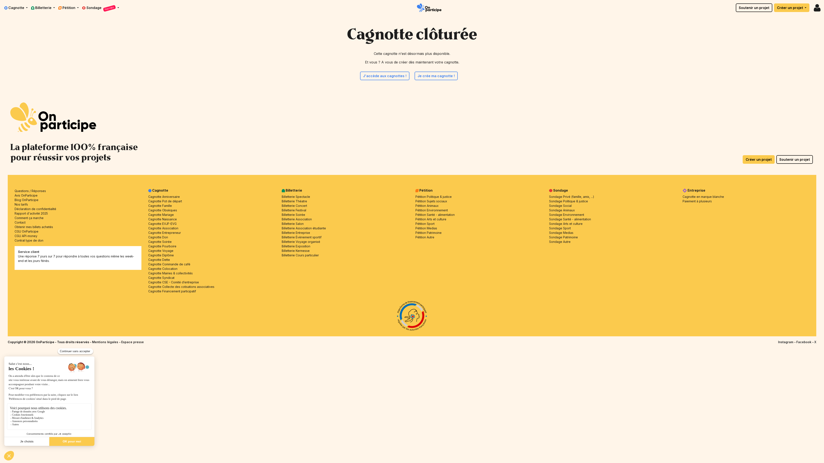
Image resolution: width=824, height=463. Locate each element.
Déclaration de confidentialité (35, 209)
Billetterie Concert (294, 205)
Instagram (786, 342)
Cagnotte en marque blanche (703, 196)
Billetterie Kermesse (296, 251)
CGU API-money (26, 236)
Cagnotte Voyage (160, 251)
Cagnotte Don (158, 237)
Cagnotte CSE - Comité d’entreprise (173, 282)
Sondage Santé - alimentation (570, 219)
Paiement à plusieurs (697, 201)
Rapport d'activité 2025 (31, 213)
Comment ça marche (29, 218)
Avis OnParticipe (26, 195)
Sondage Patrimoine (563, 237)
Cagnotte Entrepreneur (164, 233)
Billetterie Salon (293, 223)
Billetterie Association (297, 219)
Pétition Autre (424, 237)
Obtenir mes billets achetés (34, 227)
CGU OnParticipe (26, 231)
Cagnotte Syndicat (161, 278)
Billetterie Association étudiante (304, 228)
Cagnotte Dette (159, 260)
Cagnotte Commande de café (169, 264)
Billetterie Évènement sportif (301, 237)
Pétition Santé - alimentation (435, 214)
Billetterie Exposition (296, 246)
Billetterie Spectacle (296, 196)
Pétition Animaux (427, 205)
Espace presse (132, 342)
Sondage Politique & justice (568, 201)
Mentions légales (105, 342)
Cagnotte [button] (16, 8)
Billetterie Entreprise (296, 233)
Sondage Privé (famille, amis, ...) (571, 196)
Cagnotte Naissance (162, 219)
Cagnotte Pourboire (162, 246)
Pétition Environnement (431, 210)
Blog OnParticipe (26, 200)
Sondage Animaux (562, 210)
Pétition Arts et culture (430, 219)
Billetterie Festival (294, 210)
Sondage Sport (560, 228)
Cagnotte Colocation (162, 269)
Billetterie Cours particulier (300, 255)
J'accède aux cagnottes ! (384, 76)
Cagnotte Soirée (160, 242)
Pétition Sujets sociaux (431, 201)
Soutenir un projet (754, 8)
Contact (20, 222)
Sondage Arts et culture (566, 223)
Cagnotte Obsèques (162, 210)
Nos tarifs (21, 204)
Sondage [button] (100, 8)
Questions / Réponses (30, 191)
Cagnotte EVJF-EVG (162, 223)
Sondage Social (560, 205)
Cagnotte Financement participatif (172, 291)
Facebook (804, 342)
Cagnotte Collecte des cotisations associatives (181, 287)
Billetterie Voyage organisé (301, 242)
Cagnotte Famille (160, 205)
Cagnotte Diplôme (161, 255)
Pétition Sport (425, 223)
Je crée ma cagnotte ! (436, 76)
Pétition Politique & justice (433, 196)
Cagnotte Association (163, 228)
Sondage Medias (561, 233)
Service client (28, 252)
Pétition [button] (69, 8)
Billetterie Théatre (294, 201)
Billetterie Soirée (293, 214)
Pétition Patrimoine (428, 233)
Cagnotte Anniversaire (164, 196)
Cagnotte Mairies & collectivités (170, 273)
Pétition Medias (426, 228)
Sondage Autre (560, 242)
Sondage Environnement (566, 214)
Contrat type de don (29, 240)
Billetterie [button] (43, 8)
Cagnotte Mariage (161, 214)
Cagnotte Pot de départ (165, 201)
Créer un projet (790, 8)
